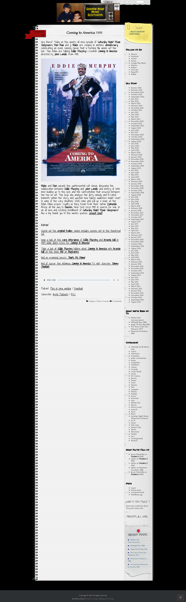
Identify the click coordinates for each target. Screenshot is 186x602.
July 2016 (134, 251)
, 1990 (137, 456)
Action (133, 351)
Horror (133, 396)
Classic (99, 301)
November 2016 (137, 242)
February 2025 (136, 90)
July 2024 (134, 99)
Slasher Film (136, 427)
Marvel (133, 405)
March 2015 (135, 286)
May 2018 (134, 201)
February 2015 (136, 288)
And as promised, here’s (63, 257)
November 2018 (137, 188)
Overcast (134, 70)
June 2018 (135, 199)
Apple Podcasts (60, 294)
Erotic (133, 383)
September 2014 (137, 300)
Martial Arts (135, 403)
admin (133, 459)
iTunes (133, 61)
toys (133, 436)
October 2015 (136, 271)
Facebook (134, 56)
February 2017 (136, 235)
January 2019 (136, 184)
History (134, 391)
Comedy (105, 301)
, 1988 (84, 33)
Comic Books (136, 371)
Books (133, 360)
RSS (73, 294)
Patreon (134, 54)
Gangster (135, 389)
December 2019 (137, 159)
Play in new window (60, 288)
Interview (135, 398)
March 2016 (135, 259)
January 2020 (136, 157)
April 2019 (135, 177)
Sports (133, 429)
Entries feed (136, 490)
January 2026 (136, 88)
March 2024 (135, 103)
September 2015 (137, 273)
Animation (135, 356)
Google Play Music (138, 63)
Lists (133, 400)
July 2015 (134, 277)
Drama (133, 380)
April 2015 (135, 284)
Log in (133, 488)
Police (133, 414)
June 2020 (135, 146)
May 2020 (135, 148)
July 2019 (134, 170)
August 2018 (136, 195)
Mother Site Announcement (137, 319)
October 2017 (136, 217)
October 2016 (136, 244)
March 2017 (135, 233)
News (133, 412)
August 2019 (136, 168)
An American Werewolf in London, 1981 (138, 565)
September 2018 (137, 192)
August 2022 (136, 128)
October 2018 (136, 190)
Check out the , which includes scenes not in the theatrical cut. (81, 232)
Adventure (135, 353)
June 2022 (135, 130)
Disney (134, 378)
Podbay (133, 74)
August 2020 (136, 141)
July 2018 (134, 197)
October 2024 (136, 94)
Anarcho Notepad (92, 599)
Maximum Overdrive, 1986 (139, 332)
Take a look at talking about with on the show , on (80, 250)
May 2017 (134, 228)
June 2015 (135, 279)
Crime (133, 374)
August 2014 (136, 302)
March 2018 (135, 206)
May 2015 (134, 282)
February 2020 (136, 155)
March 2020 (136, 152)
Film (132, 387)
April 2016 (135, 257)
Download (78, 288)
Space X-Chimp (108, 599)
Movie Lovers (136, 407)
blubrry (134, 67)
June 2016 (135, 253)
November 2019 (137, 161)
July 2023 (134, 112)
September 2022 (137, 126)
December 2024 (137, 92)
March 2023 (135, 119)
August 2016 (136, 248)
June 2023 (135, 114)
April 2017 (135, 230)
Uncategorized (137, 438)
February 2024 (136, 105)
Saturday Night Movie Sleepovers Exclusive (139, 417)
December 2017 (137, 213)
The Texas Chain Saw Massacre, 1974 (139, 327)
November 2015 (137, 268)
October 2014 (136, 297)
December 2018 (137, 186)
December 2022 (137, 121)
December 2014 (137, 293)
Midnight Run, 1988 (139, 322)
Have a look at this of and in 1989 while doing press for (80, 241)
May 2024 (135, 101)
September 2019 (137, 166)
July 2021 (134, 132)
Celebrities (135, 362)
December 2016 (137, 239)
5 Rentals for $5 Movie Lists (140, 348)
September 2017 (137, 219)
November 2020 (137, 135)
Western (134, 440)
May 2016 (134, 255)
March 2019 (135, 179)
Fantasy (134, 385)
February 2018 (136, 208)
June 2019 (135, 172)
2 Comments (116, 301)
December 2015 (137, 266)
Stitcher (134, 65)
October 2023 (136, 110)
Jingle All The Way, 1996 (140, 324)
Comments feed (137, 492)
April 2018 (135, 204)
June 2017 (135, 226)
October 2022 (136, 123)
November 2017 (137, 215)
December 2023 (137, 108)
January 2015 (136, 291)
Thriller (134, 434)
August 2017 (136, 221)
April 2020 (135, 150)
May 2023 (135, 117)
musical (134, 409)
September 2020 (137, 139)
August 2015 (136, 275)
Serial (133, 423)
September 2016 (137, 246)
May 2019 (134, 175)
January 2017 (136, 237)
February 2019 (136, 181)
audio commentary (138, 358)
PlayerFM (134, 72)
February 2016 (136, 262)
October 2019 (136, 164)
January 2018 (136, 210)
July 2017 (134, 224)
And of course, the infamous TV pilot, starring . (79, 265)
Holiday (134, 394)
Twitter (134, 58)
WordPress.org (136, 494)
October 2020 (136, 137)
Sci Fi (133, 420)
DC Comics (135, 376)
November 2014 (137, 295)
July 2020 (135, 143)
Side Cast (135, 425)
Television (135, 432)
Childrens (135, 365)
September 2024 (137, 97)
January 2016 (136, 264)
